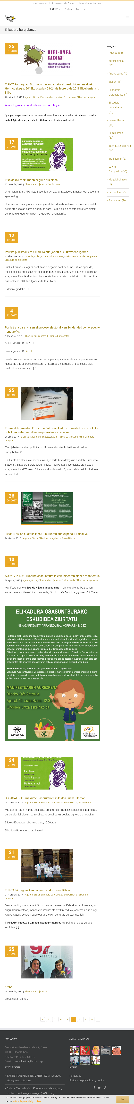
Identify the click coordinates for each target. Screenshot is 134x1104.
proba (8, 987)
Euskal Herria (71, 256)
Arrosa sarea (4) (118, 73)
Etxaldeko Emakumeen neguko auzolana (31, 180)
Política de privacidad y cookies (87, 1080)
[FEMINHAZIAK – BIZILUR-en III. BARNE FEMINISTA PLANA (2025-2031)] (95, 1050)
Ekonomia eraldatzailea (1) (118, 92)
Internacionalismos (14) (118, 148)
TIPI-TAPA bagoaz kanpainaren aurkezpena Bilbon (37, 890)
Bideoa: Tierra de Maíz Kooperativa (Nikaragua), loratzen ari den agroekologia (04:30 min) (34, 1091)
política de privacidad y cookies (26, 1101)
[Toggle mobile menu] (127, 17)
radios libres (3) (117, 192)
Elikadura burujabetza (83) (115, 107)
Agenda (28, 97)
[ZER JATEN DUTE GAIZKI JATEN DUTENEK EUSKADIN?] (85, 1050)
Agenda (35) (116, 52)
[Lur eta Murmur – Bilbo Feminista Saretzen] (116, 1050)
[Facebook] (94, 1087)
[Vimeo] (104, 1087)
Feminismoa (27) (116, 135)
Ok (122, 1099)
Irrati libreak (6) (117, 158)
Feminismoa (70, 97)
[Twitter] (99, 1087)
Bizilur (36, 97)
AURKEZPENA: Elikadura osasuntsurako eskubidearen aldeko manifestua (52, 576)
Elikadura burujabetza (51, 97)
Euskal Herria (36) (116, 123)
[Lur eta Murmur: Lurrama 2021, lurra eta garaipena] (74, 1060)
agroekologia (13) (116, 63)
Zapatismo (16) (117, 200)
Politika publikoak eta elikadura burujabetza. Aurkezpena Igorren (46, 252)
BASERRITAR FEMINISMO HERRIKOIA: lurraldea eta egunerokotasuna (34, 1078)
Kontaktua (75, 1075)
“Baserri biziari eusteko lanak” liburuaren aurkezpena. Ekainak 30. (47, 534)
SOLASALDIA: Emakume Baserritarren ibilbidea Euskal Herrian (45, 798)
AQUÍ (29, 351)
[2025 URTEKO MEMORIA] (74, 1050)
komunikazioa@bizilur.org (90, 3)
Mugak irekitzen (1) (118, 182)
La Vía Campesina (88, 256)
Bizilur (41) (115, 81)
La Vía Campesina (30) (118, 169)
